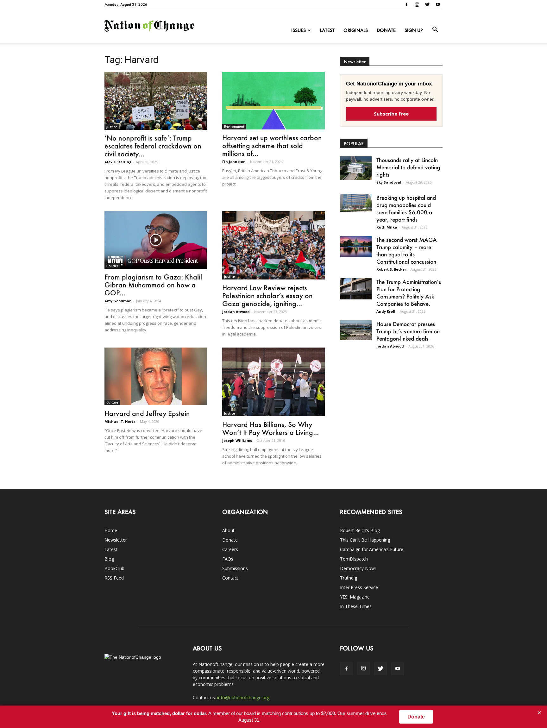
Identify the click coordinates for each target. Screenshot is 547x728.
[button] (435, 29)
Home (110, 530)
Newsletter (115, 540)
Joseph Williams (237, 440)
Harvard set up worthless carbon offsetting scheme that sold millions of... (272, 145)
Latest (327, 30)
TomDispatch (354, 559)
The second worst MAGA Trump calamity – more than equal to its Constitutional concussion (406, 250)
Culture (112, 402)
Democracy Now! (358, 568)
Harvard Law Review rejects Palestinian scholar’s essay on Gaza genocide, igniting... (267, 295)
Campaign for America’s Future (371, 549)
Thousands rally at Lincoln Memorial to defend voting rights (408, 167)
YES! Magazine (355, 597)
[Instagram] (417, 4)
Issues (298, 30)
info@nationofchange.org (243, 697)
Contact (230, 578)
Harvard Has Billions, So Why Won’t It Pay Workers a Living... (270, 428)
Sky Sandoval (388, 182)
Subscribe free (391, 113)
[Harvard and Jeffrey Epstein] (155, 376)
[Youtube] (438, 4)
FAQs (227, 559)
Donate (386, 30)
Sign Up (414, 30)
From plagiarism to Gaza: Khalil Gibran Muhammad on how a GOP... (153, 285)
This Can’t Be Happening (365, 540)
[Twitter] (427, 4)
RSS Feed (114, 578)
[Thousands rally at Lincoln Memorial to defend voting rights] (356, 168)
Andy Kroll (385, 311)
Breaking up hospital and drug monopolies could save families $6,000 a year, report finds (406, 208)
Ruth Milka (386, 227)
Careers (230, 549)
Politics (112, 266)
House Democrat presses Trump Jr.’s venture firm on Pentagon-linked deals (408, 331)
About (228, 530)
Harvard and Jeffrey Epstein (147, 413)
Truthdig (348, 578)
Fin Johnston (234, 161)
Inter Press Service (359, 587)
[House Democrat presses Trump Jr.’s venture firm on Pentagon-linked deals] (356, 330)
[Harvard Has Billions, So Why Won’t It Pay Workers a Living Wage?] (273, 382)
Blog (109, 559)
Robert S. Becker (391, 269)
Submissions (235, 568)
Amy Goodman (118, 300)
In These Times (356, 606)
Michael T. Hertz (119, 421)
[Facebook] (406, 4)
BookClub (114, 568)
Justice (111, 127)
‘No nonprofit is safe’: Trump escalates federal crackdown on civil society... (152, 146)
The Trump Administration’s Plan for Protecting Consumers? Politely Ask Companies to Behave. (408, 292)
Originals (355, 30)
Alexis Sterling (117, 162)
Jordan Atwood (236, 311)
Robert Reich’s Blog (360, 530)
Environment (234, 126)
